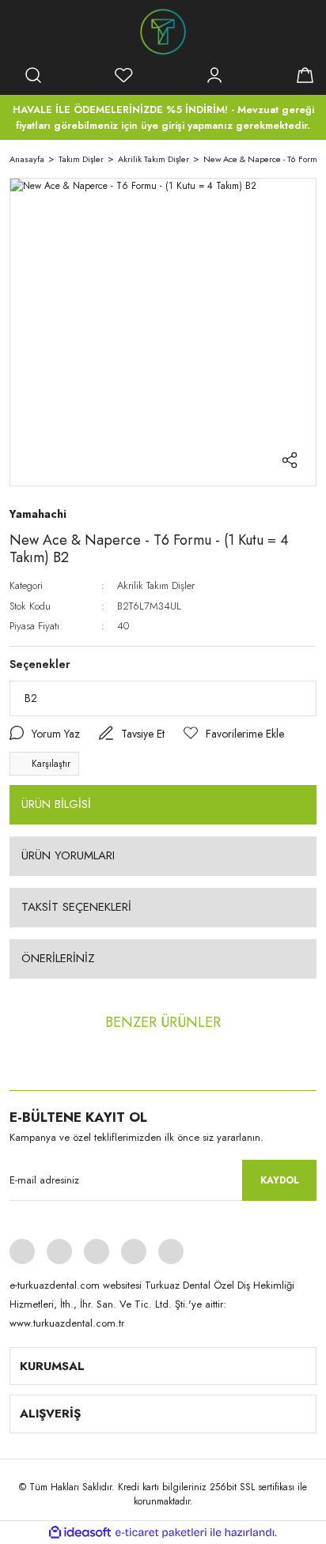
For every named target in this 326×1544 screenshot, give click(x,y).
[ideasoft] (80, 1532)
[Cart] (305, 75)
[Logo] (163, 31)
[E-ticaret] (161, 1533)
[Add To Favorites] (234, 734)
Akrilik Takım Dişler (156, 585)
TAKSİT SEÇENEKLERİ (76, 906)
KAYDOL (279, 1180)
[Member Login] (214, 75)
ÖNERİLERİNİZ (58, 958)
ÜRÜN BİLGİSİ (56, 804)
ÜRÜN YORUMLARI (68, 855)
